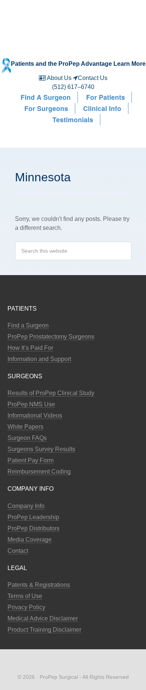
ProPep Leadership (33, 517)
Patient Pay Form (30, 460)
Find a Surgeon (28, 325)
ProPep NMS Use (31, 404)
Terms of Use (24, 596)
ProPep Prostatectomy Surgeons (50, 336)
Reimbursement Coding (39, 471)
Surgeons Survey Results (41, 449)
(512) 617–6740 (73, 87)
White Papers (25, 426)
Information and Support (39, 359)
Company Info (26, 506)
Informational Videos (34, 415)
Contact (17, 551)
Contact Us (92, 78)
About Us (59, 78)
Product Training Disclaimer (44, 629)
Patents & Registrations (38, 585)
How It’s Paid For (30, 348)
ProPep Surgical (73, 18)
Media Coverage (29, 539)
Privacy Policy (26, 607)
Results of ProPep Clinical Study (50, 393)
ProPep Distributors (33, 528)
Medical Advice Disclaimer (42, 618)
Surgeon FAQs (27, 438)
